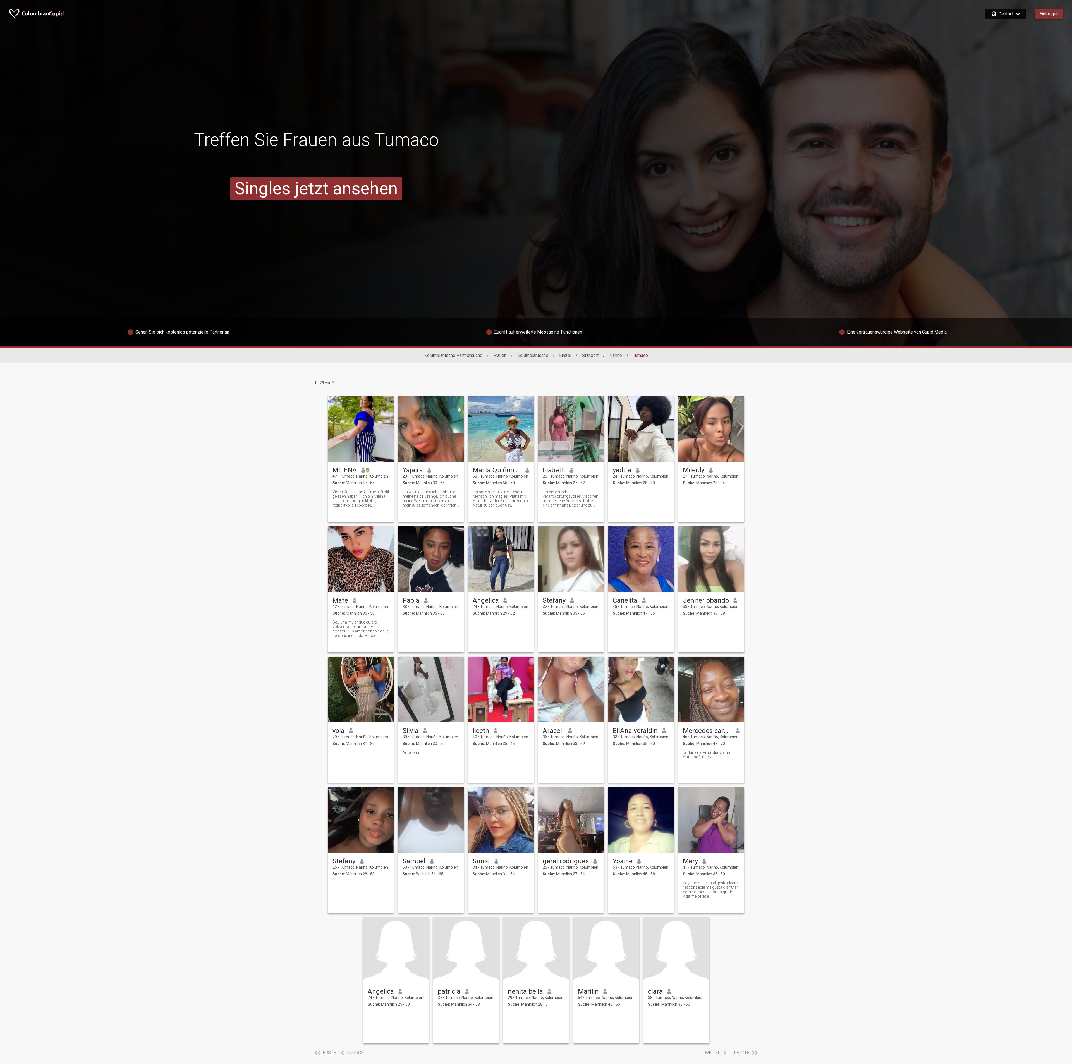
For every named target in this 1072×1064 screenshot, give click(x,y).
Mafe (340, 600)
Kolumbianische (532, 355)
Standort (590, 355)
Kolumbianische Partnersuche (453, 355)
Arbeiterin (411, 752)
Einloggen (1049, 13)
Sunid (481, 861)
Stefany (554, 600)
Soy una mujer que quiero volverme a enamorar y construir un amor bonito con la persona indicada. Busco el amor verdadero (360, 629)
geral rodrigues (566, 861)
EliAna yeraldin (635, 731)
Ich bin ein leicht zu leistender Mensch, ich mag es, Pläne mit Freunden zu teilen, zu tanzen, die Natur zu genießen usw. (501, 498)
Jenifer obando (706, 600)
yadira (622, 470)
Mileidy (693, 470)
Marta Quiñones (497, 470)
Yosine (623, 861)
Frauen (499, 355)
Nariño (615, 355)
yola (338, 731)
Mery (690, 861)
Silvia (410, 731)
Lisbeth (554, 470)
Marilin (588, 991)
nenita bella (525, 991)
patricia (449, 991)
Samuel (414, 861)
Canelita (625, 600)
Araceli (553, 731)
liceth (481, 731)
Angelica (486, 600)
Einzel (565, 355)
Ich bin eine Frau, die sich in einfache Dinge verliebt (706, 754)
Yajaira (413, 470)
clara (655, 991)
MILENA (344, 470)
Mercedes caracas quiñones (707, 731)
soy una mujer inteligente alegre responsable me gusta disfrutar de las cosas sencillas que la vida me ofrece (710, 889)
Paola (411, 600)
